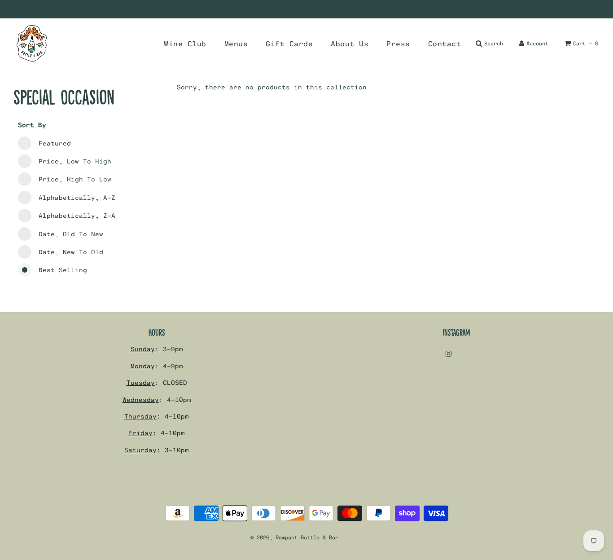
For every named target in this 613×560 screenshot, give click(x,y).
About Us (349, 43)
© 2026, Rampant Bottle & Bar (294, 537)
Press (398, 43)
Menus (236, 43)
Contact (444, 43)
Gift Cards (289, 43)
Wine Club (185, 43)
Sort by (32, 124)
